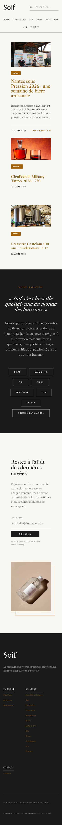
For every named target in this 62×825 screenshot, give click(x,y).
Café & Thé (19, 19)
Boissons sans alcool (31, 413)
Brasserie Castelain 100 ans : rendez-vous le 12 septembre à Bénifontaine (30, 250)
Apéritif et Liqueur (35, 695)
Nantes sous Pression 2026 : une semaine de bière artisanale (30, 88)
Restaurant (31, 715)
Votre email (17, 518)
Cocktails (30, 705)
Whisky (34, 27)
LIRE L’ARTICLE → (41, 130)
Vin (25, 27)
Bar (27, 700)
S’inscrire (25, 534)
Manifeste (8, 695)
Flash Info (30, 710)
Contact (7, 773)
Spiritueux (52, 19)
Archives (7, 700)
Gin (31, 19)
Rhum (40, 19)
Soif (9, 7)
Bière (7, 19)
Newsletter (8, 705)
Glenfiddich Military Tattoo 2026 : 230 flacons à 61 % (27, 181)
